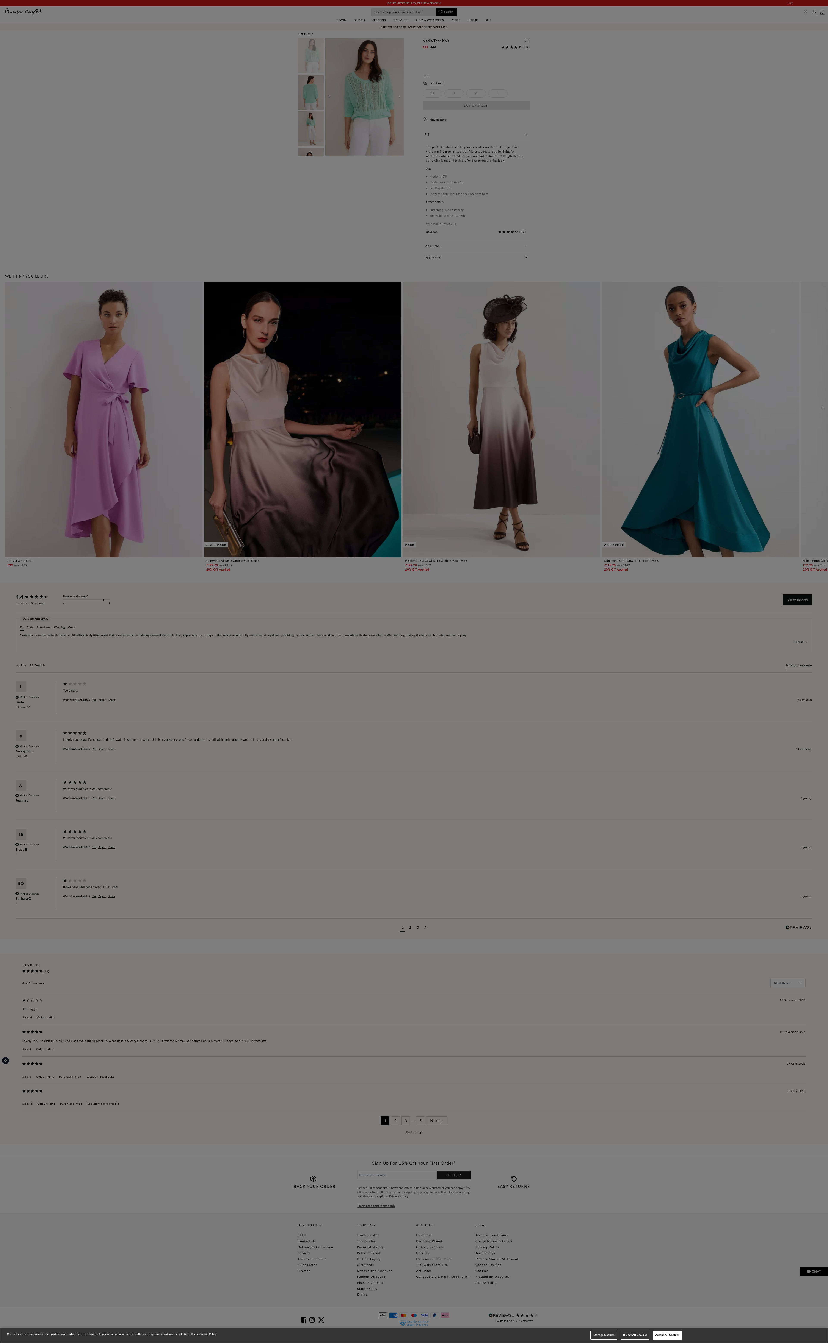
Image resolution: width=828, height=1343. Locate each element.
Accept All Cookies (667, 1335)
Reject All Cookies (635, 1335)
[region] (414, 1335)
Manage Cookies (604, 1335)
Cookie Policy (208, 1334)
